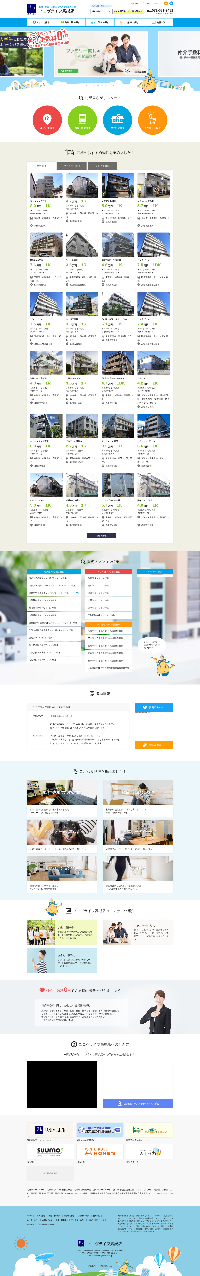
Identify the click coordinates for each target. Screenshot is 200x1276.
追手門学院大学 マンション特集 (43, 645)
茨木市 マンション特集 (98, 585)
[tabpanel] (100, 54)
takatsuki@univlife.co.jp (103, 1256)
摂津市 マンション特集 (98, 608)
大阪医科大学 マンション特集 (42, 600)
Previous (87, 85)
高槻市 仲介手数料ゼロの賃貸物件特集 (105, 630)
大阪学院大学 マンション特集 (42, 660)
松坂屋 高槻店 (161, 1189)
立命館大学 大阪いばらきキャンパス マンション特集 (53, 623)
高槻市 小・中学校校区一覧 (59, 1189)
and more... (101, 535)
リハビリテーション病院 (76, 1193)
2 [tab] (98, 86)
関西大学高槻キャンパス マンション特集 (48, 578)
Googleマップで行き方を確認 (141, 1103)
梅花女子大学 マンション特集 (42, 608)
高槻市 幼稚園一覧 (82, 1189)
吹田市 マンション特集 (98, 593)
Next (113, 85)
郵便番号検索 (117, 1193)
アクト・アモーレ (144, 1189)
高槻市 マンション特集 (98, 578)
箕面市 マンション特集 (98, 600)
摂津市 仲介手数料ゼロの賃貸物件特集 (105, 660)
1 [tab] (94, 86)
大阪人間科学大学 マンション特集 (44, 652)
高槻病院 (59, 1193)
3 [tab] (102, 86)
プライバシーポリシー (150, 3)
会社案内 (134, 3)
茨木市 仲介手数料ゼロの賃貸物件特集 (105, 638)
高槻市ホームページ (36, 1189)
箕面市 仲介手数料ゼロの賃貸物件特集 (105, 653)
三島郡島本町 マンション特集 (101, 615)
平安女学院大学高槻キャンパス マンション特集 (51, 630)
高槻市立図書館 (46, 1193)
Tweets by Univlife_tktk (142, 712)
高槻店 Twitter (156, 707)
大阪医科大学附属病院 (99, 1193)
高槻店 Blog (155, 744)
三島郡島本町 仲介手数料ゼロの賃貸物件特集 (108, 668)
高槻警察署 (130, 1193)
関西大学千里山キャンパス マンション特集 (49, 593)
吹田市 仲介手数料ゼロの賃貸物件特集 (105, 645)
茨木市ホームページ (102, 1189)
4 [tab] (106, 86)
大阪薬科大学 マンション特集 (42, 615)
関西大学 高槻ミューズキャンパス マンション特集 (52, 585)
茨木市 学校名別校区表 (123, 1189)
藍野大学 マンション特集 (40, 637)
